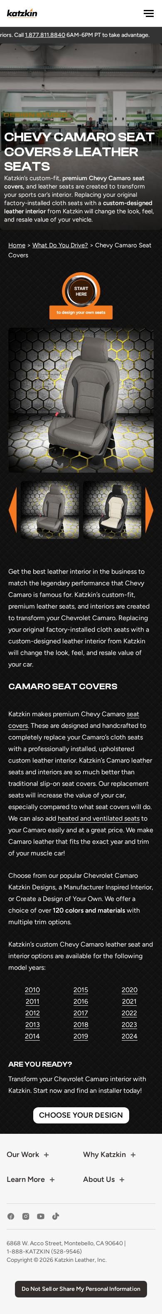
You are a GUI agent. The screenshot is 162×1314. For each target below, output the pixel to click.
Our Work (23, 1154)
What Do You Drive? (60, 245)
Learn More (26, 1179)
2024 (129, 1036)
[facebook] (11, 1216)
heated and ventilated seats (99, 818)
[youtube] (41, 1216)
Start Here (81, 295)
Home (16, 245)
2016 (81, 1001)
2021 (129, 1001)
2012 (32, 1013)
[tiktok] (56, 1216)
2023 (129, 1025)
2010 (32, 990)
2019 (81, 1036)
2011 (32, 1001)
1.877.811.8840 (30, 35)
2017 (81, 1013)
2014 (32, 1036)
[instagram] (26, 1216)
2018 (81, 1025)
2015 (81, 990)
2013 (32, 1025)
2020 (129, 990)
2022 (129, 1013)
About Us (99, 1179)
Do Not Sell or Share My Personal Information (81, 1288)
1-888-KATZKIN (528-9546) (44, 1251)
